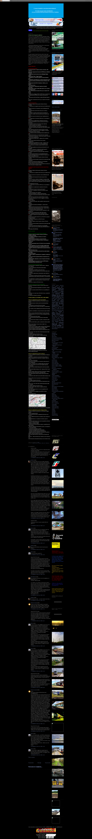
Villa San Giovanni (55, 328)
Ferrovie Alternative (56, 276)
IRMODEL (53, 374)
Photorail (53, 393)
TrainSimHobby (54, 404)
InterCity (62, 300)
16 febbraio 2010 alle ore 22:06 (38, 595)
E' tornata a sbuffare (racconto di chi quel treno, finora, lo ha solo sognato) (57, 261)
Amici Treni (53, 335)
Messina (55, 307)
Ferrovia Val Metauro (55, 355)
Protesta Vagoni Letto (60, 312)
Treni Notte (61, 324)
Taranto (53, 321)
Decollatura (53, 292)
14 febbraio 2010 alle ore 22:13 (38, 518)
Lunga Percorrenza (59, 303)
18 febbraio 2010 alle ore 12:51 (38, 731)
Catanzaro (54, 287)
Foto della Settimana (56, 296)
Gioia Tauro (62, 297)
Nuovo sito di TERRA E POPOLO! (58, 274)
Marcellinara (57, 306)
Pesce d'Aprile (62, 309)
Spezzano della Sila (55, 320)
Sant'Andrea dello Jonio (56, 317)
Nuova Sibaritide (54, 387)
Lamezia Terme (55, 302)
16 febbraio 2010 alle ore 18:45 (38, 574)
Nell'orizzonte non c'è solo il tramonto (57, 386)
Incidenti (58, 300)
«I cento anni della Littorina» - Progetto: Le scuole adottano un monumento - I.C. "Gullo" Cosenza (58, 249)
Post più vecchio (47, 762)
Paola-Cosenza (54, 309)
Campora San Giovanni (59, 286)
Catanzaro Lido (61, 288)
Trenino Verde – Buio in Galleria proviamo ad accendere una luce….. (57, 270)
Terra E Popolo (55, 273)
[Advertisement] (40, 760)
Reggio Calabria (56, 314)
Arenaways (53, 285)
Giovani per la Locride (55, 370)
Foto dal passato (60, 295)
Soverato (62, 318)
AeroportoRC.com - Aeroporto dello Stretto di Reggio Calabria (58, 239)
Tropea (60, 326)
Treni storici (54, 325)
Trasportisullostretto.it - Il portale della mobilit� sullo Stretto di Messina (57, 280)
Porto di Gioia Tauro (60, 310)
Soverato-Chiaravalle (55, 319)
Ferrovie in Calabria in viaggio (56, 364)
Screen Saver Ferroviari (55, 397)
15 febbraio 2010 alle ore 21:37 (38, 543)
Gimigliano (57, 297)
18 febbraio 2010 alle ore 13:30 (38, 746)
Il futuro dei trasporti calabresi (35, 35)
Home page (39, 762)
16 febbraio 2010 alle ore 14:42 (38, 554)
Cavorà (55, 290)
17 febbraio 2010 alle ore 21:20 (38, 671)
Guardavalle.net (54, 373)
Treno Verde (57, 326)
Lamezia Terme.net (55, 379)
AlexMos (32, 460)
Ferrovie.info (54, 367)
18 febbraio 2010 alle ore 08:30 (38, 687)
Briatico (53, 286)
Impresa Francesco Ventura (59, 299)
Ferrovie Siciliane (54, 361)
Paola (63, 308)
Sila (63, 317)
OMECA (58, 308)
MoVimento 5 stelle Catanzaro (56, 382)
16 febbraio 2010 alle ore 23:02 (38, 600)
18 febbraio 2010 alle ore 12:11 (38, 723)
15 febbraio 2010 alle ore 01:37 (38, 525)
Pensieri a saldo (55, 244)
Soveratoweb (54, 400)
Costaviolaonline (54, 348)
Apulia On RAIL (54, 336)
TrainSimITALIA (54, 405)
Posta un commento (31, 757)
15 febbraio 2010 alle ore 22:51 (38, 549)
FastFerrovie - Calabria (55, 354)
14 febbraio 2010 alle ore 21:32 (38, 457)
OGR (56, 308)
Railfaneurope (54, 394)
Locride (53, 303)
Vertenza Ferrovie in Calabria (59, 327)
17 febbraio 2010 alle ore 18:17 (38, 620)
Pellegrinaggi (58, 309)
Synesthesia (55, 251)
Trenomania (53, 411)
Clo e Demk (53, 341)
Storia (62, 320)
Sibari (61, 317)
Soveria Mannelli (61, 319)
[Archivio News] (30, 30)
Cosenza (56, 291)
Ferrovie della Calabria (55, 363)
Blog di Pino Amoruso (55, 340)
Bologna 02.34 (55, 252)
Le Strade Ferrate (54, 380)
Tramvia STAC (61, 321)
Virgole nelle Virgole (55, 415)
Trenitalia (59, 325)
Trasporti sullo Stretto (55, 406)
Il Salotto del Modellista (55, 375)
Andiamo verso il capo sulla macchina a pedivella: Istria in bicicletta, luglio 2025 (57, 235)
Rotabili (62, 315)
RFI (52, 315)
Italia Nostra (58, 301)
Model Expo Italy (61, 307)
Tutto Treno (53, 412)
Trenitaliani (53, 410)
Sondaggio (58, 318)
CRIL (59, 291)
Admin (32, 528)
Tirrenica (56, 321)
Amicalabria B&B (54, 334)
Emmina (56, 292)
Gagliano (54, 297)
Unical (63, 326)
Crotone (62, 291)
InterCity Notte (54, 301)
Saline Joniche (54, 316)
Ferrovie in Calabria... (35, 767)
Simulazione (53, 318)
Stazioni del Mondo (55, 401)
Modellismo (53, 308)
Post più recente (30, 762)
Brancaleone (62, 285)
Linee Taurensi (61, 302)
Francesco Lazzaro (34, 602)
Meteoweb (53, 381)
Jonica (62, 301)
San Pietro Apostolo (60, 316)
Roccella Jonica (56, 315)
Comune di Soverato (55, 347)
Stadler (60, 320)
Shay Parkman (33, 576)
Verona (53, 327)
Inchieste (53, 300)
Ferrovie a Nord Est (55, 362)
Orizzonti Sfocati (54, 388)
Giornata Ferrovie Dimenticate (57, 298)
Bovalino (57, 285)
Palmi (61, 308)
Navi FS (53, 385)
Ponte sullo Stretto (54, 310)
